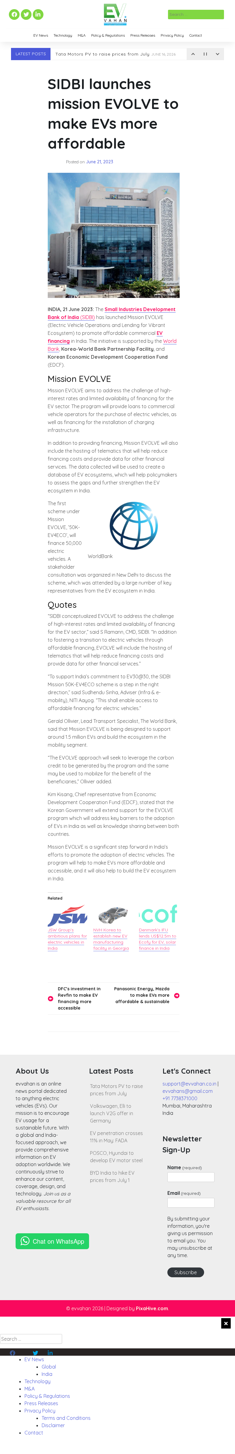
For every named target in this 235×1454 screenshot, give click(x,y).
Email (184, 1193)
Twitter (26, 15)
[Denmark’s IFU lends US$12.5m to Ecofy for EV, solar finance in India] (158, 916)
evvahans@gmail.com (187, 1091)
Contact (195, 35)
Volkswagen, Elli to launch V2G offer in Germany (111, 1113)
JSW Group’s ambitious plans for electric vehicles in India (67, 939)
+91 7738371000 (179, 1098)
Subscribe (185, 1272)
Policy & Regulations (108, 35)
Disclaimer (53, 1425)
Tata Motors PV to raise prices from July (115, 54)
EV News (40, 35)
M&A (82, 35)
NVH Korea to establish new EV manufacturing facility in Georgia (111, 939)
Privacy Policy (172, 35)
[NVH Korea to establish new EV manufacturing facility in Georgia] (113, 916)
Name (184, 1167)
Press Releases (142, 35)
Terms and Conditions (66, 1418)
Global (49, 1367)
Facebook (13, 15)
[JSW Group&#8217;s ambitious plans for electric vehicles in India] (67, 916)
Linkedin (37, 15)
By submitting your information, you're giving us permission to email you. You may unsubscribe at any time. (190, 1237)
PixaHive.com (152, 1308)
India (47, 1374)
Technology (63, 35)
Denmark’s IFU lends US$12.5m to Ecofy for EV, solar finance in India (157, 939)
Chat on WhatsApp (58, 1241)
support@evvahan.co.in (189, 1084)
